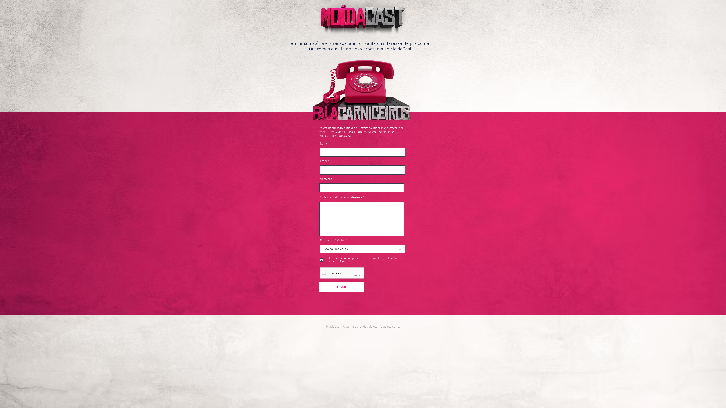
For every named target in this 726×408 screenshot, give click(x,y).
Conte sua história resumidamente (341, 197)
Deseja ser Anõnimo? (333, 240)
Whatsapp (326, 179)
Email (323, 161)
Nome (324, 143)
